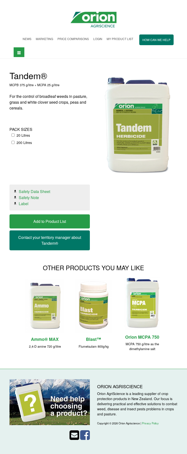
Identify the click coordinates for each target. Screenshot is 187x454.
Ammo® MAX (45, 339)
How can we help (156, 40)
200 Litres (24, 142)
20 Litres (23, 135)
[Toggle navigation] (19, 52)
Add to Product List (49, 221)
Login (97, 39)
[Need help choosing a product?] (49, 401)
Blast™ (93, 339)
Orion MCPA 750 (142, 337)
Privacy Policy (150, 423)
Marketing (44, 39)
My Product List (120, 39)
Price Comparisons (73, 39)
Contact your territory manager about (49, 240)
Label (23, 203)
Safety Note (29, 197)
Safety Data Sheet (34, 191)
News (27, 39)
